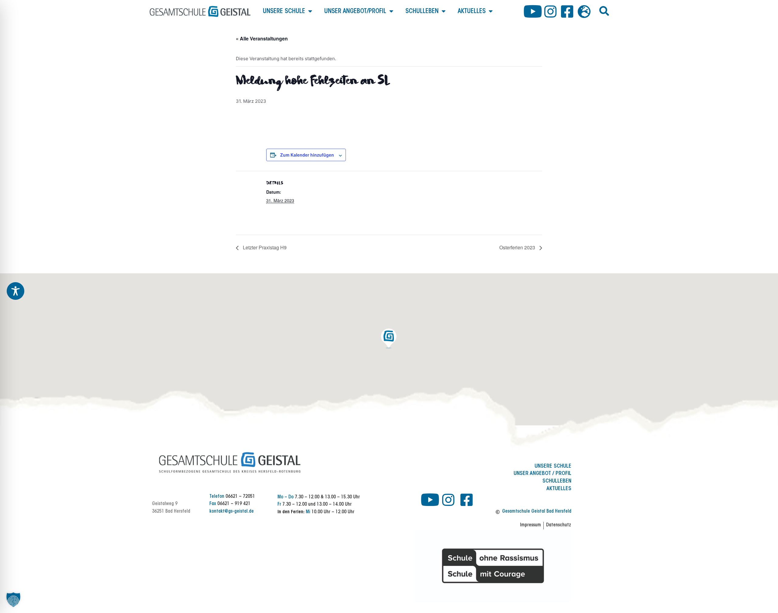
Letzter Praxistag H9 (264, 247)
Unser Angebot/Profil (355, 11)
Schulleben (422, 11)
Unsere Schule (284, 11)
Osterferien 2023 (517, 247)
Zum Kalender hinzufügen (307, 155)
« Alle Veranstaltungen (262, 38)
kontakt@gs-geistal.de (231, 511)
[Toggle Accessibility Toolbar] (15, 291)
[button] (604, 11)
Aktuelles (472, 11)
